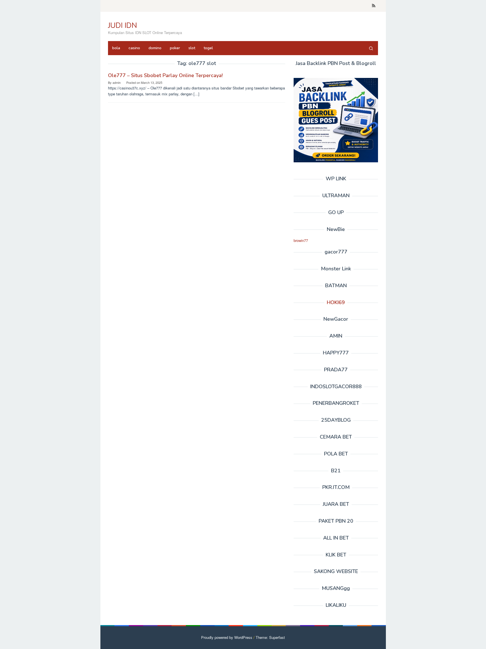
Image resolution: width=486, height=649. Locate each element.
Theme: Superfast (270, 637)
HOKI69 (336, 302)
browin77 (301, 240)
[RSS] (373, 6)
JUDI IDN (122, 25)
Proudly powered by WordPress (226, 637)
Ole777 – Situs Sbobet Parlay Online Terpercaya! (165, 75)
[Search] (371, 48)
